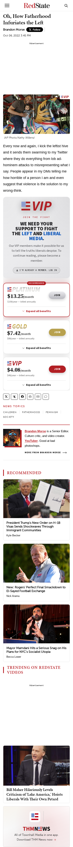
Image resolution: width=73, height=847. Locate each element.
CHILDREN (10, 412)
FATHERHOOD (31, 412)
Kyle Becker (13, 535)
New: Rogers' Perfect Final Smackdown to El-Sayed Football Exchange (36, 589)
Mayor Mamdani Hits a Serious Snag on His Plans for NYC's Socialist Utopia (36, 650)
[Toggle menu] (7, 5)
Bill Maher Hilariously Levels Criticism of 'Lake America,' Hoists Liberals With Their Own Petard (34, 794)
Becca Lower (13, 656)
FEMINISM (52, 412)
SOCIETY (8, 417)
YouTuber (31, 440)
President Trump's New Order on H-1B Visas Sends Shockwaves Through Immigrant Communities (33, 526)
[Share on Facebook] (22, 397)
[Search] (66, 5)
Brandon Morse (14, 29)
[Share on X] (6, 397)
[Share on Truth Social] (14, 397)
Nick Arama (12, 596)
